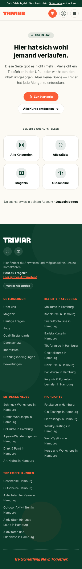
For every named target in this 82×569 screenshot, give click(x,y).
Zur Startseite (43, 96)
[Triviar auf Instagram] (7, 251)
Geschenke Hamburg (17, 481)
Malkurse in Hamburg (59, 307)
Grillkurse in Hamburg (18, 429)
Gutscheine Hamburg (17, 488)
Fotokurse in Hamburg (59, 404)
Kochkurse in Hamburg (59, 314)
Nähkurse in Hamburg (59, 365)
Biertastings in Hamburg (60, 419)
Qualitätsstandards (16, 335)
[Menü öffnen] (74, 13)
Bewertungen (12, 364)
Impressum (11, 350)
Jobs (6, 328)
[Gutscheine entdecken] (52, 13)
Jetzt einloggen (67, 201)
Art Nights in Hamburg (18, 460)
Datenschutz (12, 342)
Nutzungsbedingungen (19, 357)
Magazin (9, 314)
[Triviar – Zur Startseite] (14, 14)
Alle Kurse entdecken (38, 108)
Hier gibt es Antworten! (20, 277)
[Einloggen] (63, 13)
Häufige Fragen (14, 321)
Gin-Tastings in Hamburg (61, 411)
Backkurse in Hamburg (60, 372)
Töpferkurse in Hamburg (61, 345)
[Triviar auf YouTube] (18, 251)
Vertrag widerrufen (18, 285)
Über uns (9, 307)
